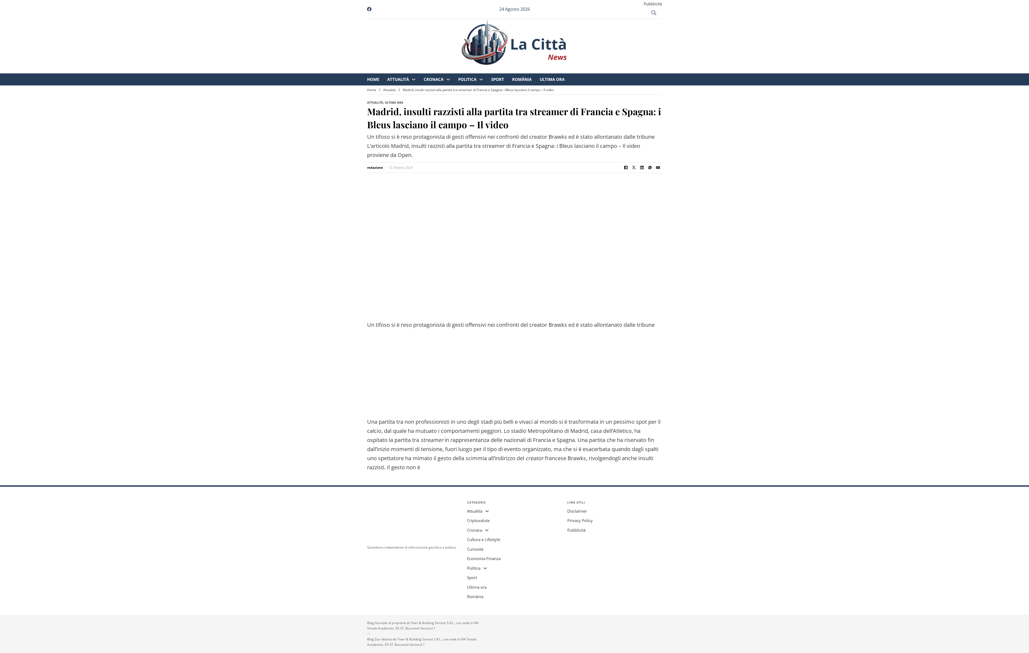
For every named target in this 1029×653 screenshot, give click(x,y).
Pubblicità (653, 3)
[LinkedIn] (642, 168)
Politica (512, 69)
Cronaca (478, 69)
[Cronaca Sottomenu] (493, 70)
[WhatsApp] (650, 168)
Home (418, 69)
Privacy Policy (580, 520)
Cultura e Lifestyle (483, 539)
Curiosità (475, 549)
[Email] (658, 168)
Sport (542, 69)
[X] (634, 168)
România (566, 69)
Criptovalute (478, 520)
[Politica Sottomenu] (526, 70)
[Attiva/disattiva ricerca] (654, 12)
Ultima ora (596, 69)
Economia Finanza (484, 558)
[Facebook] (626, 168)
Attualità (443, 69)
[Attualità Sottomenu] (458, 70)
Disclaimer (577, 511)
